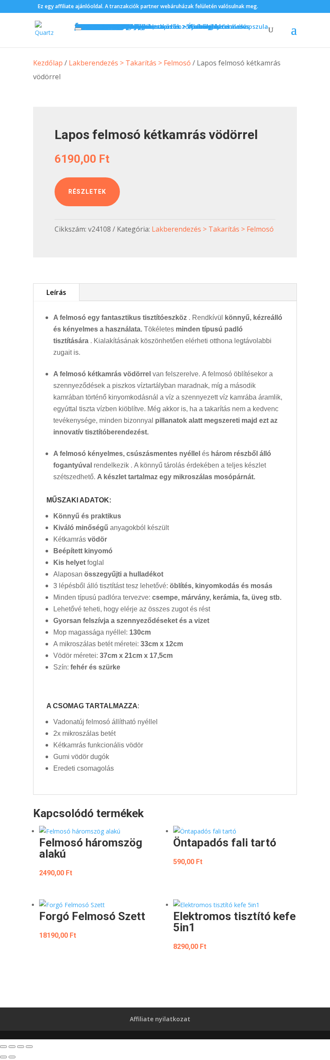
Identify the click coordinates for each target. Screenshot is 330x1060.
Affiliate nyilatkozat (160, 1019)
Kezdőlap (48, 63)
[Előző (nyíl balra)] (3, 1057)
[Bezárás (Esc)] (29, 1046)
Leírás (56, 292)
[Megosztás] (20, 1046)
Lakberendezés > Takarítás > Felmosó (130, 63)
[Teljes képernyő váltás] (12, 1046)
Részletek (87, 191)
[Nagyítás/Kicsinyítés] (3, 1046)
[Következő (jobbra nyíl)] (12, 1057)
